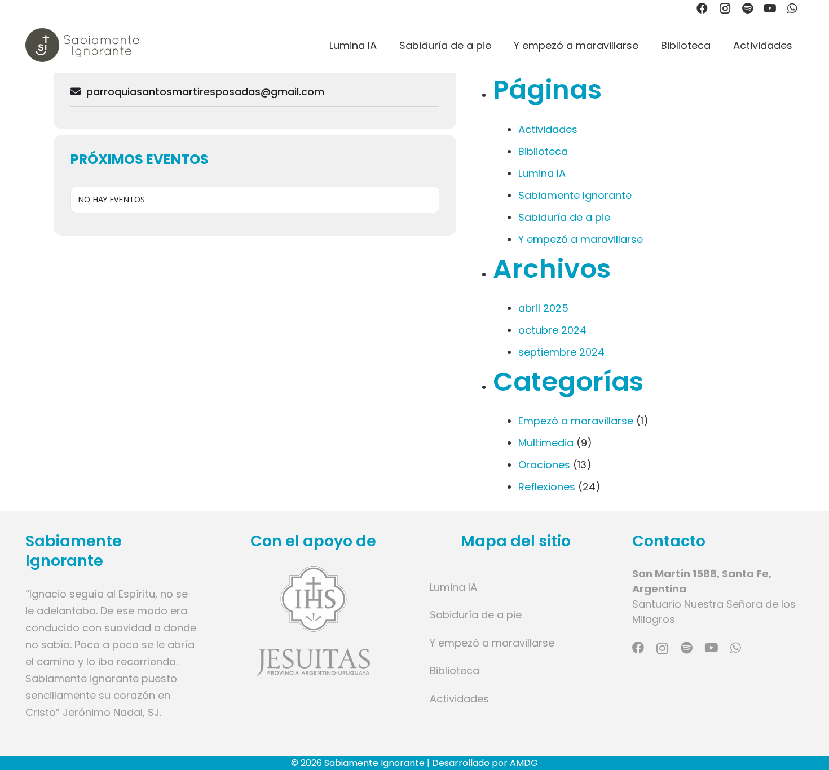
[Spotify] (687, 648)
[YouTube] (711, 648)
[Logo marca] (82, 45)
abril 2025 (543, 308)
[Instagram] (662, 649)
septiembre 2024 (561, 352)
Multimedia (546, 443)
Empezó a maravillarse (575, 421)
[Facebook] (638, 648)
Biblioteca (543, 151)
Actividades (547, 129)
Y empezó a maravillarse (580, 239)
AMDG (524, 762)
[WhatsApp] (735, 648)
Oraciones (544, 465)
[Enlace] (314, 621)
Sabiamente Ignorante (575, 195)
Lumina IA (542, 173)
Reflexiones (546, 487)
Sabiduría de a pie (564, 217)
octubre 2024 (552, 330)
